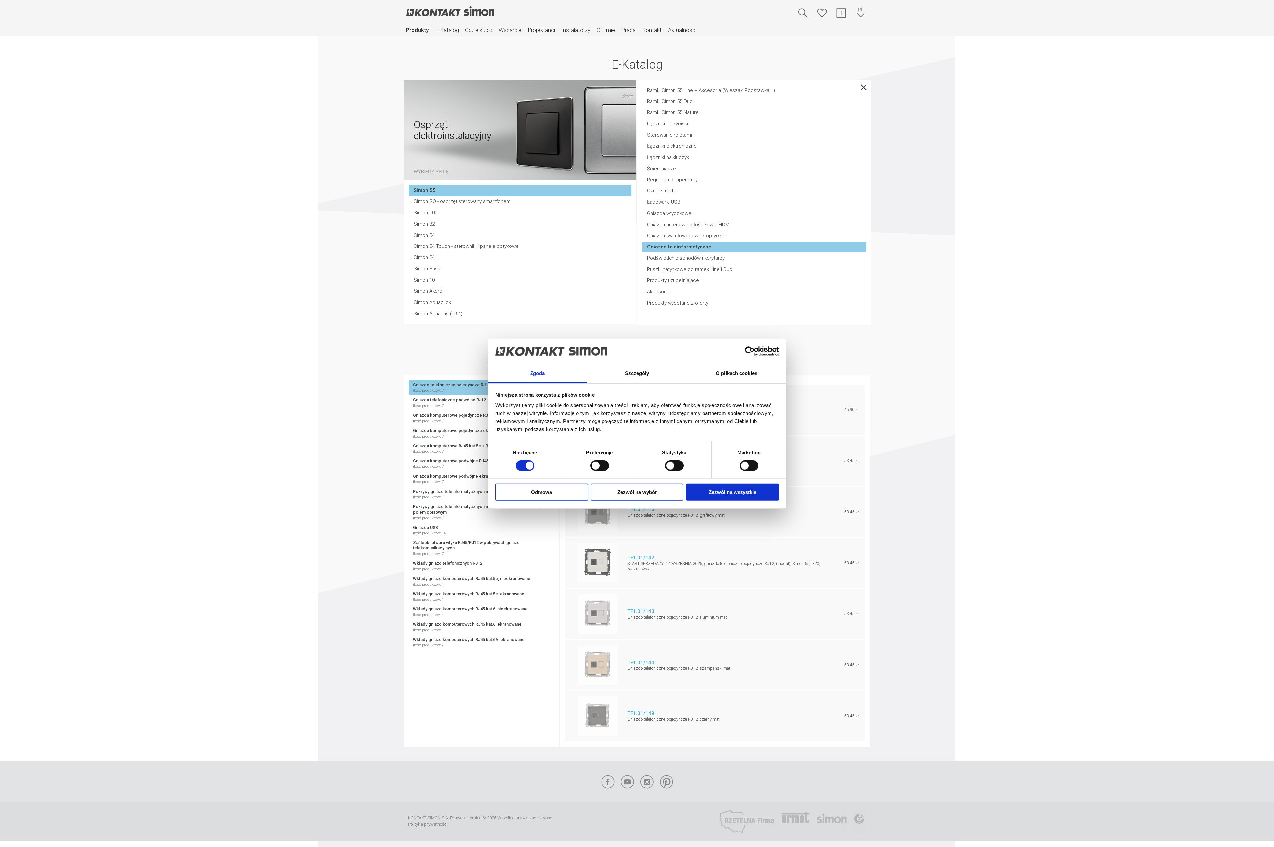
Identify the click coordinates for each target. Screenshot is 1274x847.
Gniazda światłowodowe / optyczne (687, 236)
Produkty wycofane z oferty (677, 303)
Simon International (831, 821)
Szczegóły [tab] (637, 373)
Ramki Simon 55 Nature (673, 112)
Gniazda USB (429, 530)
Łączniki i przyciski (667, 124)
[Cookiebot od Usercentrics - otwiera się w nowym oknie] (750, 351)
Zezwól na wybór (637, 492)
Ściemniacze (661, 169)
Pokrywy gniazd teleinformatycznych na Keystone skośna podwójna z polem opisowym (481, 512)
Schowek (841, 13)
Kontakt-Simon (450, 12)
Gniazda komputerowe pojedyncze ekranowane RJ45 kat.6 (470, 433)
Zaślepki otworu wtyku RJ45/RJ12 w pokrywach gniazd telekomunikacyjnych (466, 548)
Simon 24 (424, 257)
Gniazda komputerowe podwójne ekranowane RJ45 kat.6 (468, 479)
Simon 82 (424, 224)
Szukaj (803, 13)
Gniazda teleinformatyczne (679, 247)
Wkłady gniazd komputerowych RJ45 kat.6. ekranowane (467, 627)
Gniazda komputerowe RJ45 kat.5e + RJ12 (454, 448)
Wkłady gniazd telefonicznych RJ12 (447, 566)
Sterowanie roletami (669, 135)
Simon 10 (424, 280)
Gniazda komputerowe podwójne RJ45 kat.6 (456, 464)
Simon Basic (428, 269)
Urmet (795, 821)
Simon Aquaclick (432, 302)
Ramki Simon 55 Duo (670, 101)
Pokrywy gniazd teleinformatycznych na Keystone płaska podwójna (478, 494)
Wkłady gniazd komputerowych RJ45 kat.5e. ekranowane (468, 596)
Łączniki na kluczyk (668, 157)
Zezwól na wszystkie (732, 492)
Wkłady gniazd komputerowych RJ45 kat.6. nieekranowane (470, 611)
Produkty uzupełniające (673, 280)
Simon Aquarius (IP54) (438, 314)
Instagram (647, 781)
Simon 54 (424, 235)
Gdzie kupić (478, 30)
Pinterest (666, 781)
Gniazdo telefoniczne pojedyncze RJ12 (451, 387)
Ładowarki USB (663, 202)
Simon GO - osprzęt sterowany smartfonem (462, 201)
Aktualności (682, 30)
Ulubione (822, 13)
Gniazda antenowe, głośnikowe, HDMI (688, 225)
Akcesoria (658, 292)
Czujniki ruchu (662, 191)
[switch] (599, 465)
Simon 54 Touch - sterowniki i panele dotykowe (466, 246)
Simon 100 (425, 213)
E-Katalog (447, 30)
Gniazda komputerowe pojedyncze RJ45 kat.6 (458, 418)
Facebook (608, 781)
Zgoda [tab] (537, 373)
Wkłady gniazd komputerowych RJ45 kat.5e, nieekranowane (471, 581)
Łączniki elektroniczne (672, 146)
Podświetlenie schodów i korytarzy (686, 258)
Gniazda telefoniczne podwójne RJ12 (449, 402)
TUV (859, 821)
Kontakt (652, 30)
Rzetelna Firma (746, 821)
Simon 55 (425, 190)
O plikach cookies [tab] (736, 373)
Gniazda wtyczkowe (669, 213)
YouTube (627, 781)
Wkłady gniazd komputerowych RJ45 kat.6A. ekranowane (469, 642)
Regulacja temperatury (672, 180)
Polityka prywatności (427, 824)
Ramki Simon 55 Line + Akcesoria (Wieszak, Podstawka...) (711, 90)
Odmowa (541, 492)
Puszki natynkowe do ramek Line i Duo (689, 269)
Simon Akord (428, 291)
